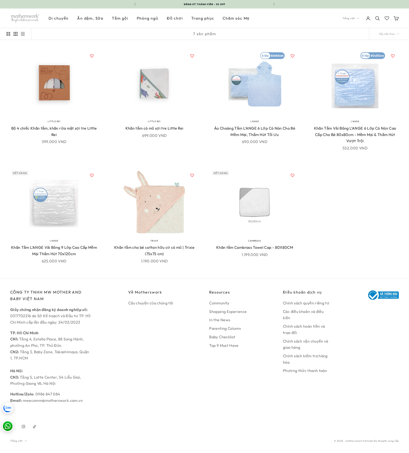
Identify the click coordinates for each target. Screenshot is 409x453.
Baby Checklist (222, 336)
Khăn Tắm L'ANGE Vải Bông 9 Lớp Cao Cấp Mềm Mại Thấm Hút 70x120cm (54, 250)
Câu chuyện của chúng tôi (150, 303)
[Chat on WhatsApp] (7, 426)
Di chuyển (59, 18)
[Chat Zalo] (7, 408)
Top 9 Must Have (223, 345)
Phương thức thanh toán (305, 370)
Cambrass (254, 240)
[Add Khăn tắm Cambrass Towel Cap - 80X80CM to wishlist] (292, 175)
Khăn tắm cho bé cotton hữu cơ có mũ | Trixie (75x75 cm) (154, 250)
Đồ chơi (175, 18)
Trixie (154, 240)
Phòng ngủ (147, 18)
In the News (219, 319)
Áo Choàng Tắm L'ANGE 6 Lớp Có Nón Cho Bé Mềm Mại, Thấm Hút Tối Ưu (254, 131)
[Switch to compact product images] (23, 34)
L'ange (255, 121)
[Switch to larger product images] (8, 34)
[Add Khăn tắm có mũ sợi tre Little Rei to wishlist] (192, 56)
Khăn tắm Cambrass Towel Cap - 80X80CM (254, 247)
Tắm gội (120, 18)
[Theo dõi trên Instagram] (23, 426)
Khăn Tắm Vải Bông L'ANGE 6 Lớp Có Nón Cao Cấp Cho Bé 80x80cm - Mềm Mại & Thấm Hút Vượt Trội (355, 134)
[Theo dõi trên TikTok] (34, 426)
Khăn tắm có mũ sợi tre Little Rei (154, 128)
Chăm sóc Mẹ (236, 18)
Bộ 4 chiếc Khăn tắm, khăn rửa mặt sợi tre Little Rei (54, 131)
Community (219, 303)
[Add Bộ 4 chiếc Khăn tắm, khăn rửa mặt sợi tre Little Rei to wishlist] (92, 56)
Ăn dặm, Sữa (90, 18)
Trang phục (202, 18)
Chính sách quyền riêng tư (306, 303)
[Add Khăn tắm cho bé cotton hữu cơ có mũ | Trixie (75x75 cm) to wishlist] (192, 175)
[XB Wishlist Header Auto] (386, 17)
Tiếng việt (349, 18)
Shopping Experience (228, 311)
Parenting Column (225, 328)
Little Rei (54, 121)
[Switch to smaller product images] (15, 34)
